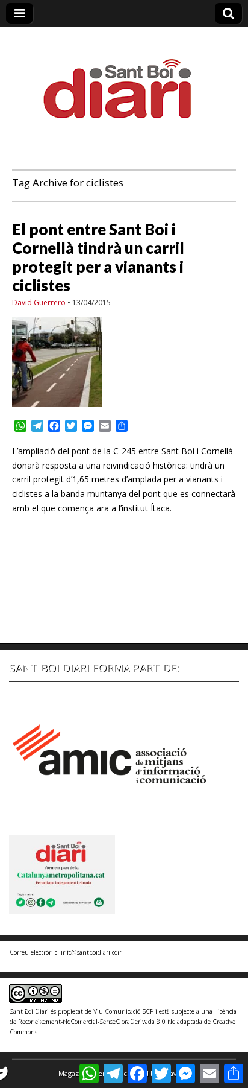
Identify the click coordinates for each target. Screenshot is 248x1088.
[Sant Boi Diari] (124, 80)
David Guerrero (39, 302)
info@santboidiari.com (91, 951)
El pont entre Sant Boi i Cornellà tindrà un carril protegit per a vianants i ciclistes (98, 258)
